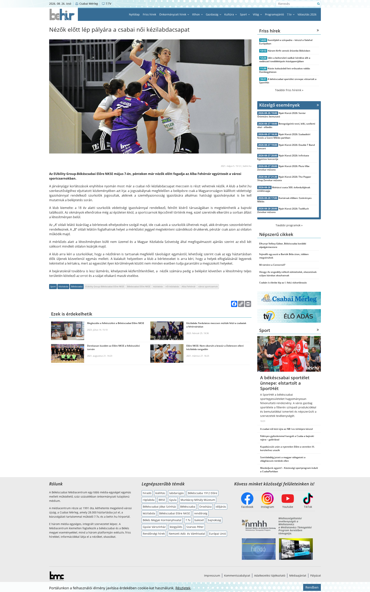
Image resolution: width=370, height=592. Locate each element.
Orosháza (205, 506)
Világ (256, 14)
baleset (199, 520)
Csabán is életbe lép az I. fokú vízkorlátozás (283, 282)
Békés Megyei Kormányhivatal (162, 520)
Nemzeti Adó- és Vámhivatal (187, 533)
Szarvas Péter (195, 527)
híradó (147, 493)
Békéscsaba (76, 286)
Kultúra (229, 14)
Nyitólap (134, 14)
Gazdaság (212, 14)
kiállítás (160, 493)
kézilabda (158, 286)
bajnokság (214, 520)
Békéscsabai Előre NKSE (138, 286)
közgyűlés (176, 527)
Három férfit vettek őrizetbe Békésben (289, 50)
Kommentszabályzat (237, 575)
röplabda (149, 500)
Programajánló (274, 14)
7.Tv (187, 520)
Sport (244, 14)
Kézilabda (63, 286)
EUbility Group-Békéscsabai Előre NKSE (104, 286)
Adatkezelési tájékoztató (269, 575)
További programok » (289, 225)
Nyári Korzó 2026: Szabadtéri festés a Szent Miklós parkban (283, 136)
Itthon (196, 14)
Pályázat (315, 575)
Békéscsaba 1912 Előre (202, 493)
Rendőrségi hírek (154, 533)
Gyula (173, 500)
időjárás (221, 506)
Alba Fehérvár (188, 286)
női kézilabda (172, 286)
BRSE (162, 500)
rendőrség (200, 513)
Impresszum (212, 575)
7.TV (108, 3)
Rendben (312, 587)
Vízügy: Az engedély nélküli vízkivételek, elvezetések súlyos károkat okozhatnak (288, 273)
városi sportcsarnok (208, 286)
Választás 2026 (307, 14)
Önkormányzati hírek (173, 14)
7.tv (289, 14)
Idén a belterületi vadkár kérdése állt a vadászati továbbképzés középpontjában (284, 59)
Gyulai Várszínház (154, 527)
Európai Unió (217, 533)
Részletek (182, 588)
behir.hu (247, 166)
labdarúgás (176, 493)
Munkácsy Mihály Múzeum (198, 500)
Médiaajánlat (297, 575)
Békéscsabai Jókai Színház (159, 506)
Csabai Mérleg (88, 3)
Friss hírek (149, 14)
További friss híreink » (289, 90)
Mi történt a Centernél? (272, 264)
